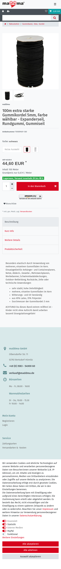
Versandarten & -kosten (14, 447)
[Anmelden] (3, 11)
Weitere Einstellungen (13, 537)
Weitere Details (12, 240)
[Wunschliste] (46, 11)
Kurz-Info (9, 231)
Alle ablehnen (30, 550)
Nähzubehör (14, 24)
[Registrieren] (8, 11)
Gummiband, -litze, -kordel (33, 24)
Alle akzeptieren (31, 544)
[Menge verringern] (12, 188)
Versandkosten (26, 212)
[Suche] (55, 18)
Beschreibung (11, 222)
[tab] (30, 221)
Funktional (12, 534)
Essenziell (12, 521)
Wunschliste (10, 204)
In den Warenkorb (37, 186)
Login (5, 425)
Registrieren (8, 421)
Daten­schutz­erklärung (30, 515)
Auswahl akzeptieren (30, 556)
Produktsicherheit (13, 249)
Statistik (11, 524)
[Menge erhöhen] (12, 184)
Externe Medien (15, 527)
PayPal (10, 531)
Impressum (47, 509)
